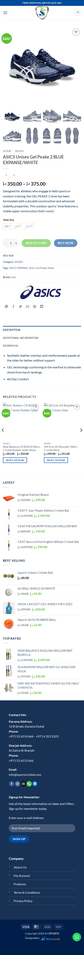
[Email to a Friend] (27, 306)
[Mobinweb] (50, 938)
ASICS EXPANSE (18, 267)
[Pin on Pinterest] (34, 306)
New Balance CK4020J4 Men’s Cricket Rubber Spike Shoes (21, 448)
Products (20, 884)
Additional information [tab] (20, 337)
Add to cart (36, 243)
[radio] (7, 226)
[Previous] (3, 438)
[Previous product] (14, 175)
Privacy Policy (23, 901)
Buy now (65, 243)
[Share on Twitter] (20, 306)
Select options (15, 460)
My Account (22, 875)
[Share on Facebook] (13, 306)
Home (7, 151)
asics (13, 277)
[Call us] (29, 784)
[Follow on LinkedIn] (35, 784)
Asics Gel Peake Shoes (41, 267)
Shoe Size (8, 220)
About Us (20, 867)
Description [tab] (11, 329)
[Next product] (6, 175)
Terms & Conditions (27, 892)
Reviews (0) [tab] (10, 345)
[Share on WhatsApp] (6, 306)
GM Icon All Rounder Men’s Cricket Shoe (60, 448)
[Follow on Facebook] (11, 784)
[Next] (81, 438)
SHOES (19, 151)
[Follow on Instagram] (17, 784)
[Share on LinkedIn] (41, 306)
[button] (5, 12)
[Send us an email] (23, 784)
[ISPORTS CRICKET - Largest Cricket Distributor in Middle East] (42, 13)
